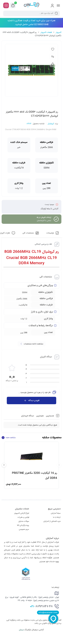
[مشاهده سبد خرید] (13, 5)
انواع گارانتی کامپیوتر (21, 513)
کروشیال (51, 123)
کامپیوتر (58, 32)
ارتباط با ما (57, 517)
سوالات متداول (23, 521)
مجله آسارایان (56, 513)
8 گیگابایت (23, 305)
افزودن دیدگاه (33, 400)
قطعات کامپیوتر (46, 32)
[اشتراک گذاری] (53, 64)
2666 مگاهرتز (21, 298)
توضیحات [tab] (50, 233)
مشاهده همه (9, 437)
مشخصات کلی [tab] (28, 233)
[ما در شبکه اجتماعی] (6, 5)
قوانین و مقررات (23, 517)
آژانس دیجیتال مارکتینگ (31, 629)
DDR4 (24, 292)
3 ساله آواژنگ (46, 208)
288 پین (23, 332)
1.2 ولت (24, 318)
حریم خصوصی (24, 529)
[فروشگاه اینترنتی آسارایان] (31, 5)
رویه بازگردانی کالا (23, 525)
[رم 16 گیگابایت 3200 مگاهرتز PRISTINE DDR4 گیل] (31, 456)
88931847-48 (41, 606)
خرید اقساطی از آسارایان (52, 521)
